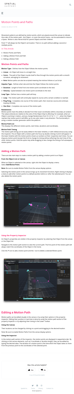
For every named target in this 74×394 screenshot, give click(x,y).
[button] (70, 5)
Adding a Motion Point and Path (14, 56)
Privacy (40, 388)
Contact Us (49, 388)
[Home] (10, 5)
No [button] (45, 370)
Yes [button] (32, 370)
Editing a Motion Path (11, 59)
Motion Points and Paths (12, 53)
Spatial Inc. (24, 388)
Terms (33, 388)
